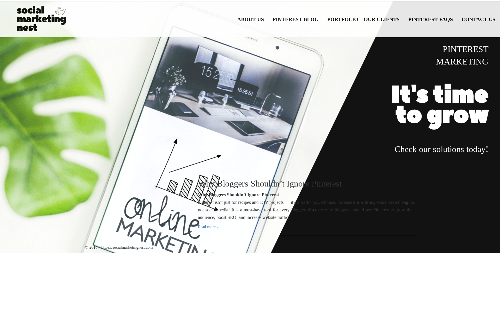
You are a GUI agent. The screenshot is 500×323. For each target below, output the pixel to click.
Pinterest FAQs (430, 19)
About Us (250, 19)
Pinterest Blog (296, 19)
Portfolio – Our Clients (363, 19)
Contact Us (478, 19)
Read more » (208, 227)
